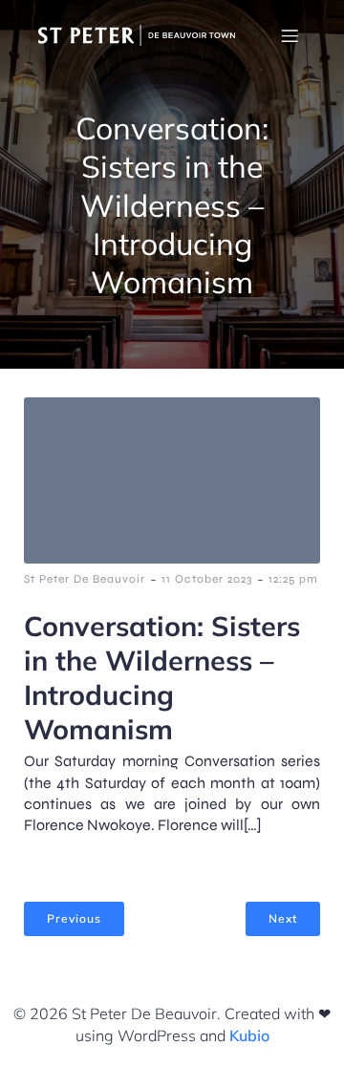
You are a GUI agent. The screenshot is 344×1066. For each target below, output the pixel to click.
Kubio (249, 1035)
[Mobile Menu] (289, 35)
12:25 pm (293, 579)
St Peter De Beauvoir (84, 579)
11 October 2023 (206, 579)
